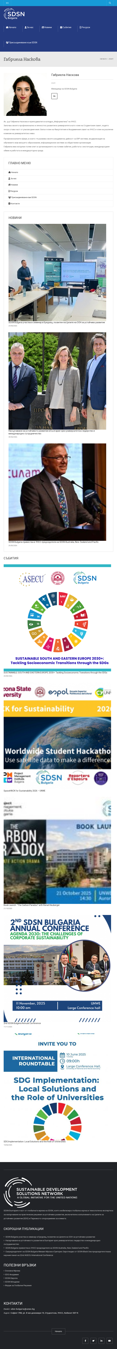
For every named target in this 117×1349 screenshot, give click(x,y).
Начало (12, 27)
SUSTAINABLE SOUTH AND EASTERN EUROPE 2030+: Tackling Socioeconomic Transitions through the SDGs (55, 672)
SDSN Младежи (12, 1282)
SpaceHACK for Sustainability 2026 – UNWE (24, 791)
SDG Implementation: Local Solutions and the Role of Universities (35, 1141)
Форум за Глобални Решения (18, 1285)
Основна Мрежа (12, 1271)
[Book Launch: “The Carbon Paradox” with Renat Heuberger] (57, 850)
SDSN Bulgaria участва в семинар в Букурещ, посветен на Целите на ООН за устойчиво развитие (57, 322)
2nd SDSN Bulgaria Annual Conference (22, 1023)
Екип (53, 83)
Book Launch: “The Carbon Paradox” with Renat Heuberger (32, 905)
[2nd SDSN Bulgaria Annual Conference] (57, 968)
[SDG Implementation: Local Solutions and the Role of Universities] (57, 1086)
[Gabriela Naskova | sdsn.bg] (14, 13)
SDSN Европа (11, 1278)
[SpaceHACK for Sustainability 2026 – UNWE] (57, 736)
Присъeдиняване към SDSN (23, 42)
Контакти (15, 203)
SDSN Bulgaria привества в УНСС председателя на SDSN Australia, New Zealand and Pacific (54, 542)
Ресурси (85, 27)
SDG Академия (12, 1274)
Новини (48, 27)
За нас (30, 27)
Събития (66, 27)
